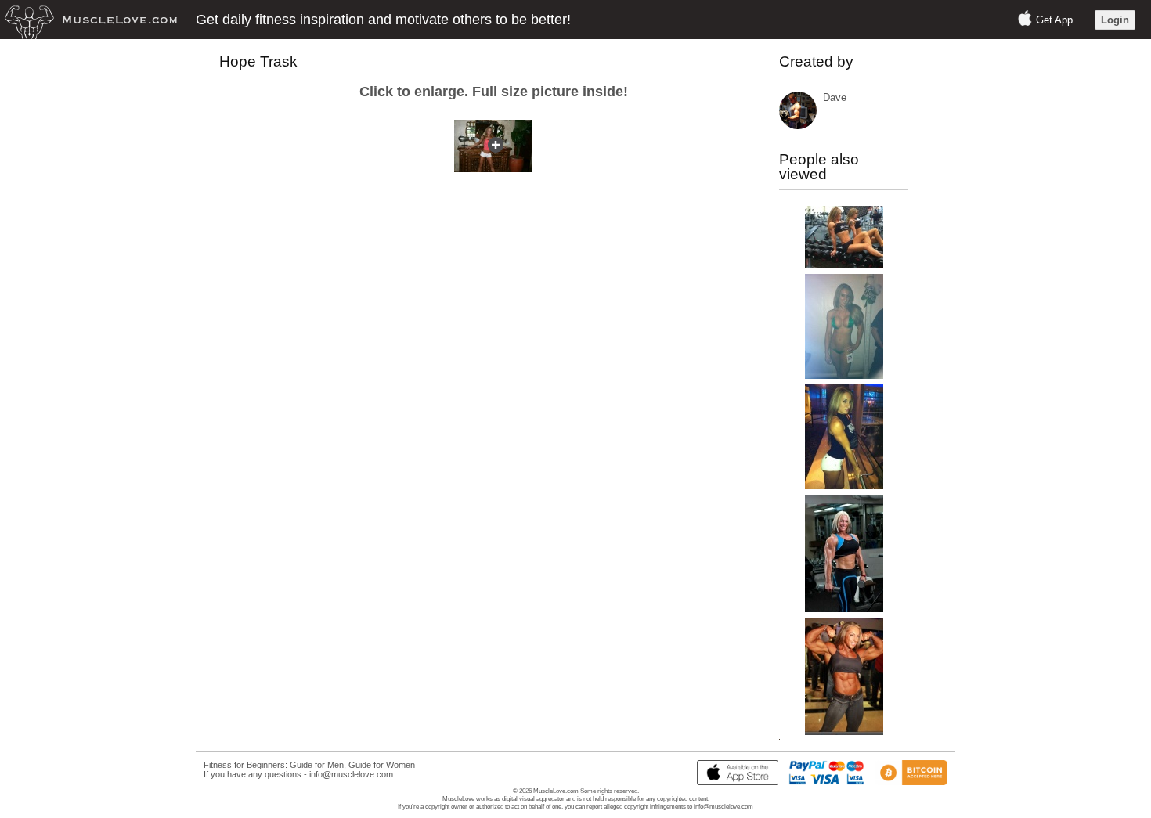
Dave (834, 97)
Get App (1054, 20)
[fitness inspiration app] (733, 782)
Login (1115, 20)
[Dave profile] (798, 126)
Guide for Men (317, 764)
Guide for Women (381, 764)
